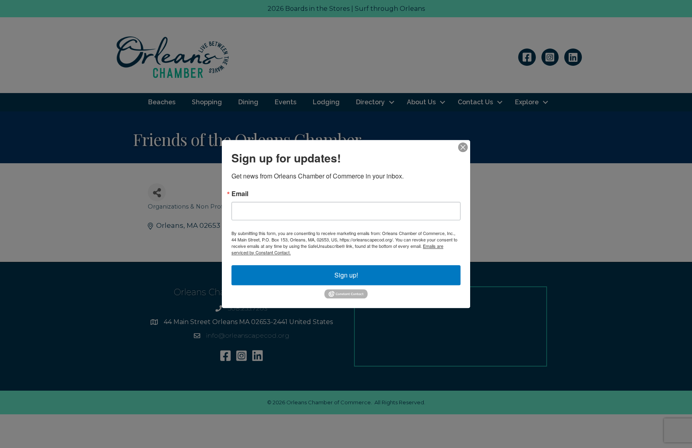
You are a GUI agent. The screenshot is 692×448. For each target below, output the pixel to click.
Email (239, 194)
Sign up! (346, 275)
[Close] (463, 147)
